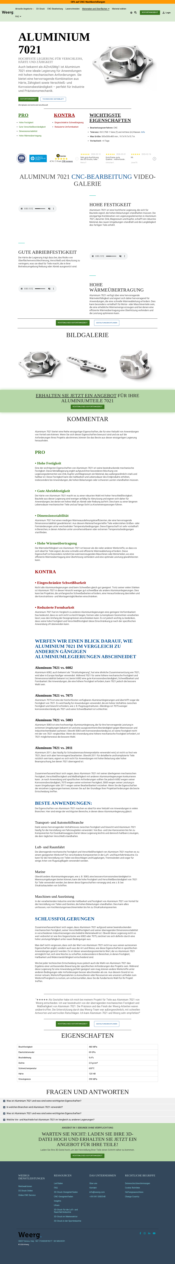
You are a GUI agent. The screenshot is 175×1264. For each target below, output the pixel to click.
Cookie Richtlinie (132, 1188)
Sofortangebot (150, 12)
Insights (57, 1201)
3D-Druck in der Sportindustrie (67, 1221)
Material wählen (119, 9)
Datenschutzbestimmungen (137, 1183)
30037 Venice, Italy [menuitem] (26, 1241)
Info (143, 132)
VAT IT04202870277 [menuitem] (43, 1241)
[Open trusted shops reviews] (90, 158)
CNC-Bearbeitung (55, 9)
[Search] (135, 13)
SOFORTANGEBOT (28, 99)
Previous (77, 158)
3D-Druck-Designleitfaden (66, 1192)
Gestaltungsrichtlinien (106, 323)
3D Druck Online (25, 1190)
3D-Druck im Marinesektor (66, 1216)
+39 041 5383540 (97, 1196)
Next (154, 158)
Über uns (93, 1183)
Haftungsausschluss (134, 1192)
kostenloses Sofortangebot (73, 323)
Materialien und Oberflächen (95, 9)
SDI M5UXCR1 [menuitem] (59, 1241)
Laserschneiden (72, 9)
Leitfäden (58, 1183)
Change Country (132, 1196)
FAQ (17, 16)
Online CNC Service (27, 1195)
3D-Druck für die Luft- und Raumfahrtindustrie (66, 1210)
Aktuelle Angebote (23, 9)
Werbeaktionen (25, 1186)
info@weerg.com (97, 1192)
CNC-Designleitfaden (63, 1196)
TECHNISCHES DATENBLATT (53, 99)
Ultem (56, 1205)
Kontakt (93, 1188)
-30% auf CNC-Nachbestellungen (87, 2)
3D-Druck (40, 9)
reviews (67, 161)
